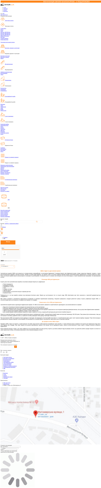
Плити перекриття (5, 211)
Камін (2, 109)
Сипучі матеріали (9, 116)
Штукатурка (3, 188)
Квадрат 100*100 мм (5, 32)
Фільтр (8, 241)
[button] (3, 227)
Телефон (3, 448)
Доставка (5, 8)
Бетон (2, 134)
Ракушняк (3, 150)
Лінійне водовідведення (6, 72)
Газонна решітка (4, 38)
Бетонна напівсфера (5, 216)
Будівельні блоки (9, 139)
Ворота (2, 168)
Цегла (2, 29)
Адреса (2, 449)
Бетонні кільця (4, 215)
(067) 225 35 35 (4, 14)
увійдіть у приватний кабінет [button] (12, 223)
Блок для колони (4, 171)
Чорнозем (3, 129)
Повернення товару (8, 376)
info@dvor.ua (6, 384)
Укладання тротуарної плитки (8, 42)
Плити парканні (4, 214)
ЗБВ (8, 199)
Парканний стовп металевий (7, 166)
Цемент (2, 128)
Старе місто (3, 28)
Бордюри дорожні (5, 57)
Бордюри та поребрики (8, 358)
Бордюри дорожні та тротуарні (12, 48)
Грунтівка (3, 190)
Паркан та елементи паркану (12, 157)
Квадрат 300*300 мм (5, 34)
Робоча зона (3, 110)
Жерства (2, 130)
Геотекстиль (3, 88)
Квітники (3, 104)
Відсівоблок (3, 149)
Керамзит (3, 131)
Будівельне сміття (5, 132)
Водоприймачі (4, 73)
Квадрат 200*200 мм (5, 33)
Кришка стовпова (5, 173)
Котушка (3, 37)
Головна (5, 237)
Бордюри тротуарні (5, 55)
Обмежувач (3, 106)
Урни (2, 105)
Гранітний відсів (4, 125)
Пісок (2, 126)
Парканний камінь (5, 170)
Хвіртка (2, 167)
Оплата (5, 10)
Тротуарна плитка (9, 20)
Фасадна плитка (4, 187)
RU (3, 13)
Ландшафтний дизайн (10, 96)
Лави (2, 108)
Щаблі (2, 58)
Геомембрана (4, 90)
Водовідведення (9, 64)
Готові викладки (4, 39)
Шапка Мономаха (5, 35)
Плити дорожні (4, 212)
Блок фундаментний (5, 210)
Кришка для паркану (5, 172)
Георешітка (3, 89)
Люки (2, 74)
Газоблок (3, 147)
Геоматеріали (8, 80)
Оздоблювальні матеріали (11, 179)
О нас (4, 7)
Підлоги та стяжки (5, 191)
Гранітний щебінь (5, 124)
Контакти (5, 11)
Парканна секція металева (7, 165)
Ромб (2, 31)
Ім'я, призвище (4, 446)
